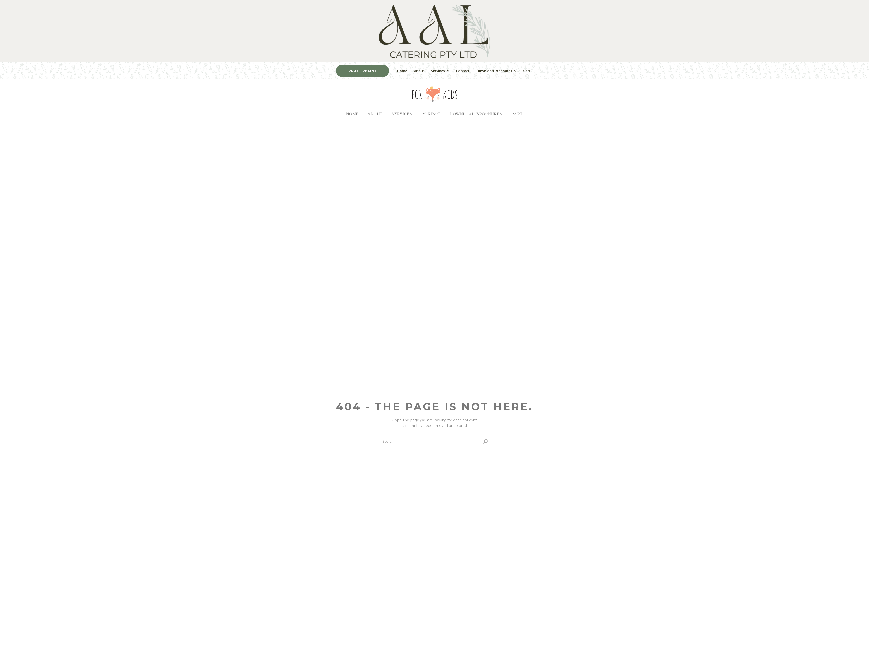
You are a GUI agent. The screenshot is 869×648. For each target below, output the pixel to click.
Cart (526, 71)
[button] (440, 71)
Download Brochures (494, 71)
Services (438, 71)
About (419, 71)
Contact (463, 71)
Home (402, 71)
